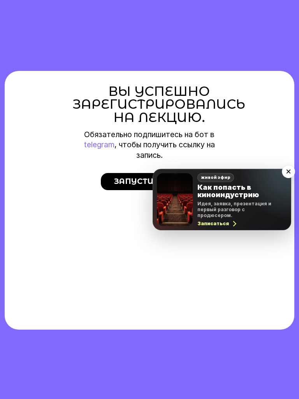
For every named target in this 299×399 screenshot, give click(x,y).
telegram (99, 144)
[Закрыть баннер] (288, 171)
